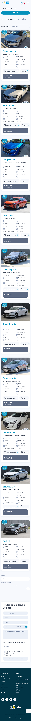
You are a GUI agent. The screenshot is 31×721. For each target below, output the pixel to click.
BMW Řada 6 (9, 487)
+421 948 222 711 (20, 676)
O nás (2, 684)
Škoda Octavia (9, 324)
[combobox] (13, 627)
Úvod (2, 676)
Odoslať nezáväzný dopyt (15, 658)
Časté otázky (4, 687)
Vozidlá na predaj (5, 679)
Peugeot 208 (9, 160)
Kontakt (3, 692)
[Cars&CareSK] (2, 699)
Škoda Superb (9, 51)
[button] (17, 70)
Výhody (3, 681)
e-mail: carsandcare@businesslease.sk (22, 683)
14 (21, 585)
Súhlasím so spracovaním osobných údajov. (14, 652)
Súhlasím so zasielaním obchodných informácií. (14, 654)
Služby (2, 689)
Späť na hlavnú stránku (9, 8)
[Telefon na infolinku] (21, 3)
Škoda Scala (8, 105)
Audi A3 (6, 541)
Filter (16, 12)
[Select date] (26, 627)
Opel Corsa (8, 215)
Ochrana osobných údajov (15, 718)
